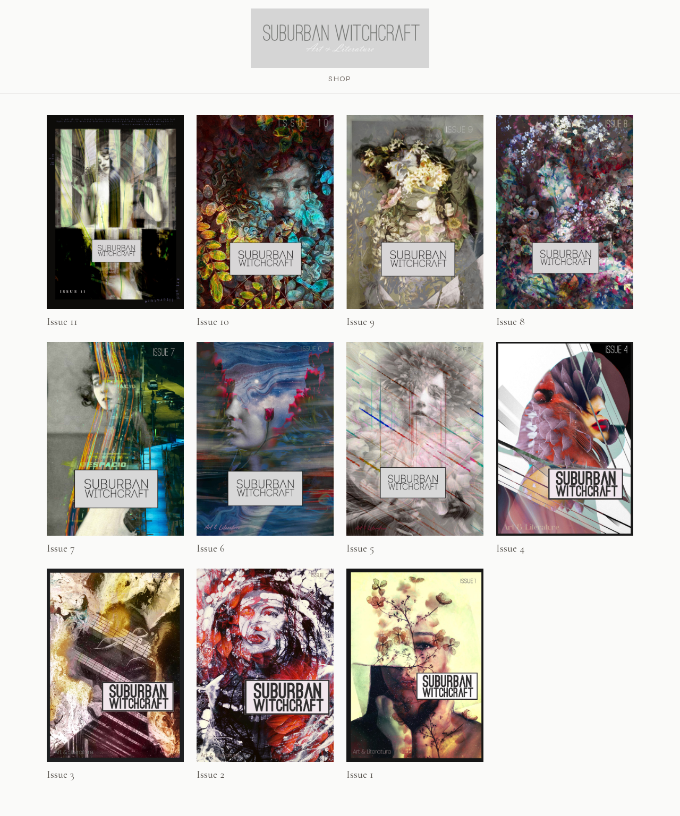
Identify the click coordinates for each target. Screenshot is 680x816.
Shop (340, 78)
